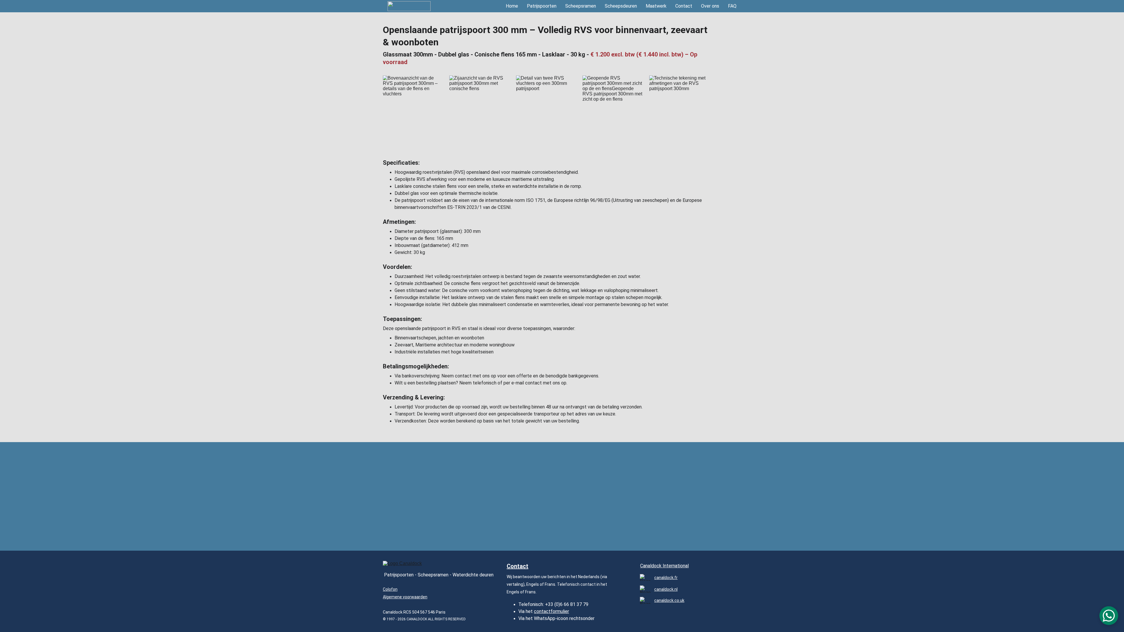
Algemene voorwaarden (405, 597)
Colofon (390, 589)
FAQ (732, 6)
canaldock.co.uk (669, 600)
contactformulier (551, 611)
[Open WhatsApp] (1108, 615)
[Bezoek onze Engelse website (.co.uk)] (645, 600)
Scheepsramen (580, 6)
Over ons (710, 6)
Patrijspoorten (541, 6)
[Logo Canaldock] (405, 566)
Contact (683, 6)
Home (512, 6)
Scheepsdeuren (621, 6)
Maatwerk (656, 6)
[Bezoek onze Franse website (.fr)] (645, 577)
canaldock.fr (666, 577)
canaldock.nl (666, 589)
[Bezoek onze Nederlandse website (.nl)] (645, 589)
